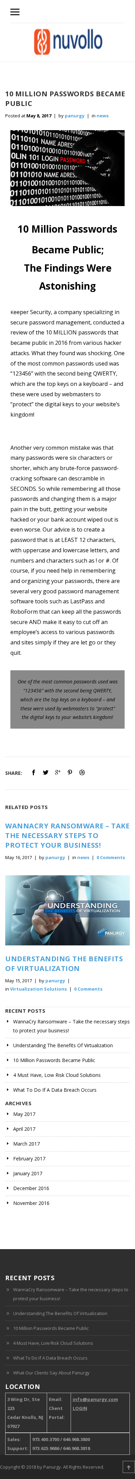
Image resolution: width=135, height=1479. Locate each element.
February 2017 (29, 1158)
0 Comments (111, 857)
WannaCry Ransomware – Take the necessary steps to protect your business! (67, 835)
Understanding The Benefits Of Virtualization (64, 963)
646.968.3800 (76, 1439)
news (103, 116)
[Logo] (68, 42)
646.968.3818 (76, 1448)
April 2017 (24, 1129)
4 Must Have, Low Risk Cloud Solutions (57, 1075)
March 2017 (26, 1143)
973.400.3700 (45, 1439)
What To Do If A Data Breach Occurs (55, 1090)
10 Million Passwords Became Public (54, 1060)
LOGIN (80, 1408)
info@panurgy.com (95, 1399)
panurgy (74, 116)
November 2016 (31, 1203)
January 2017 (27, 1173)
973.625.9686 (45, 1448)
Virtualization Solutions (38, 989)
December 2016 (31, 1188)
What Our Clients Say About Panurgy (51, 1373)
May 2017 (24, 1114)
